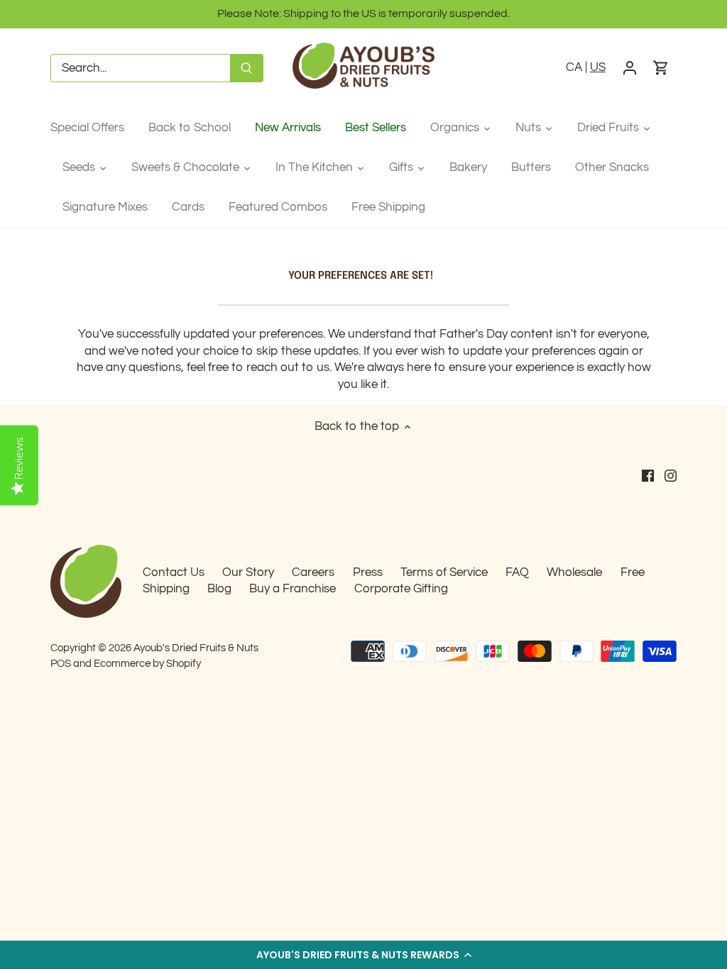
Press (368, 572)
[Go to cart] (660, 68)
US (598, 67)
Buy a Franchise (292, 588)
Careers (313, 572)
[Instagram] (671, 475)
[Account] (629, 68)
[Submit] (246, 68)
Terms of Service (444, 572)
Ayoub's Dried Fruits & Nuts (195, 647)
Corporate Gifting (401, 588)
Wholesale (574, 572)
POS (60, 663)
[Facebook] (648, 475)
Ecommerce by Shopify (147, 663)
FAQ (517, 572)
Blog (219, 588)
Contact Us (173, 572)
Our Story (248, 572)
